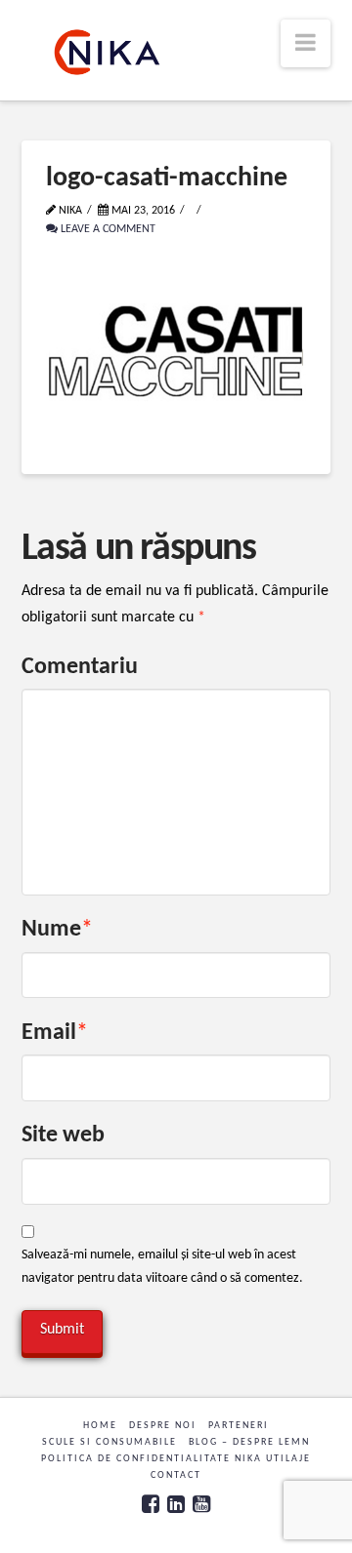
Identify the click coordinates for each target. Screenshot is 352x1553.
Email (55, 1033)
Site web (63, 1135)
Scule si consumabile (109, 1442)
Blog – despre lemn (249, 1442)
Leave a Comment (106, 229)
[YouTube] (201, 1503)
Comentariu (80, 667)
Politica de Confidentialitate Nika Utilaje (176, 1458)
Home (100, 1425)
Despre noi (163, 1425)
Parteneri (238, 1425)
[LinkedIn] (176, 1503)
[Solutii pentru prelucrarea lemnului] (107, 52)
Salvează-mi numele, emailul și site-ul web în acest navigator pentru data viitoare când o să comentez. (162, 1267)
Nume (58, 929)
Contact (176, 1475)
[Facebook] (150, 1503)
